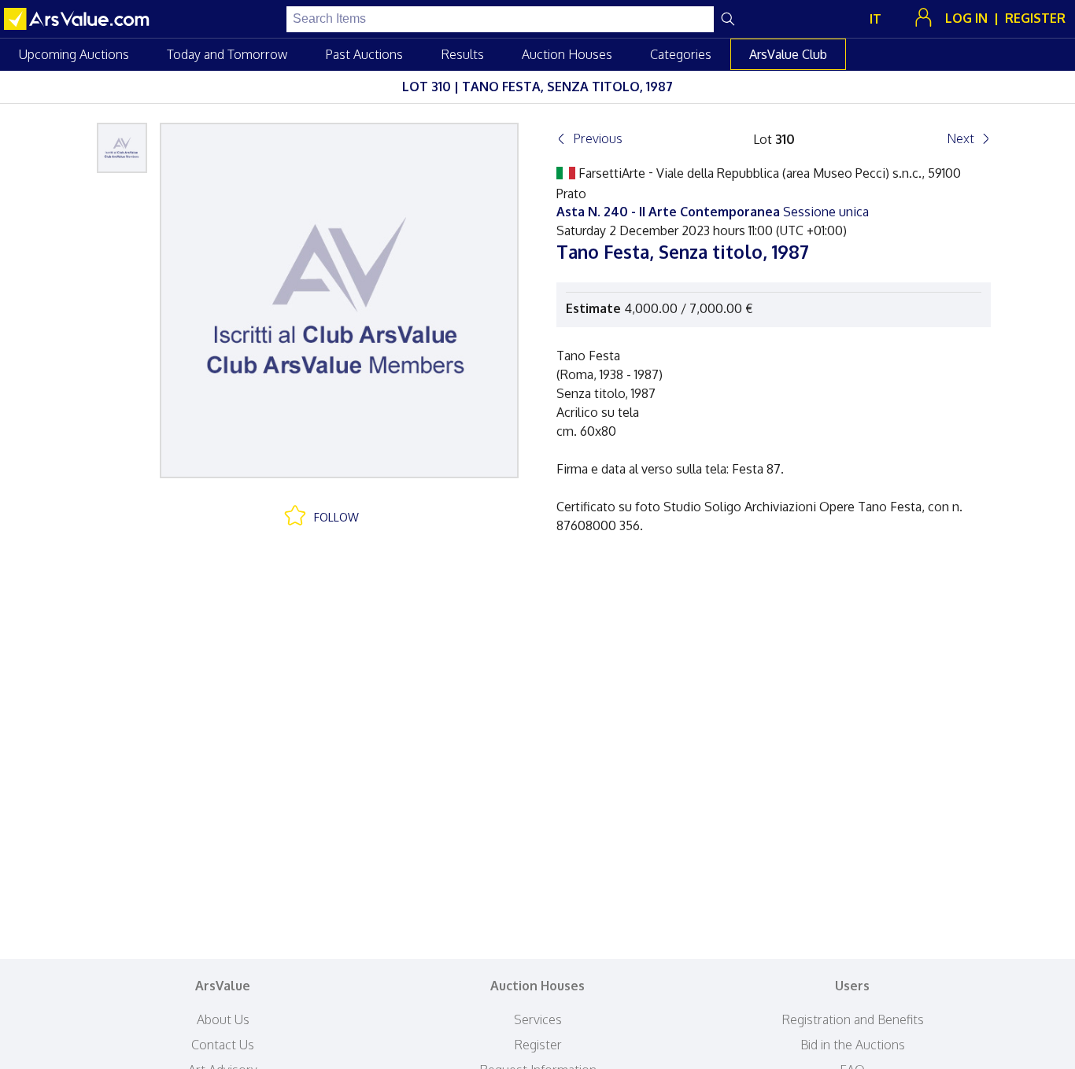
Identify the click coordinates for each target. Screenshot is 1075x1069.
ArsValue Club (788, 54)
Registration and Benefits (852, 1019)
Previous (597, 138)
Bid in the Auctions (852, 1044)
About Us (223, 1019)
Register (538, 1044)
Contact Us (222, 1044)
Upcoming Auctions (74, 54)
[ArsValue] (78, 19)
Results (462, 54)
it (875, 19)
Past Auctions (364, 54)
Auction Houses (567, 54)
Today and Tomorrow (227, 54)
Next (960, 138)
